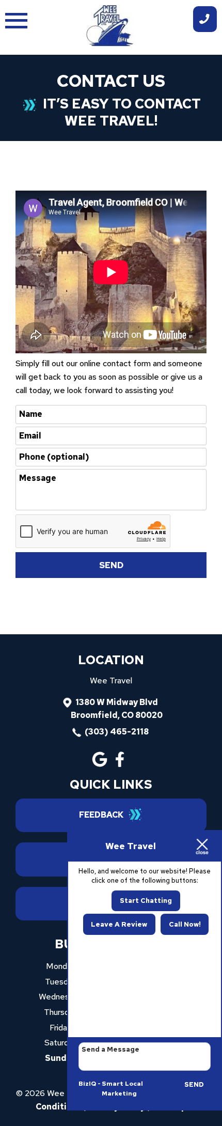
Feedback (101, 814)
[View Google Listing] (101, 764)
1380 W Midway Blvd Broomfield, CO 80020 (117, 709)
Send (194, 1084)
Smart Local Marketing (122, 1089)
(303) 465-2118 (117, 731)
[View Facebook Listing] (121, 764)
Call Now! (185, 924)
